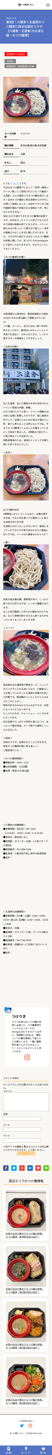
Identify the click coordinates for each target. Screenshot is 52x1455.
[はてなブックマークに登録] (30, 1169)
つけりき (16, 183)
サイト (6, 1135)
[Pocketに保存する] (38, 1169)
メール (6, 1124)
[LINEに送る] (46, 1169)
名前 (5, 1114)
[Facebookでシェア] (6, 1169)
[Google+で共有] (22, 1169)
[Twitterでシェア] (14, 1169)
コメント (7, 1091)
